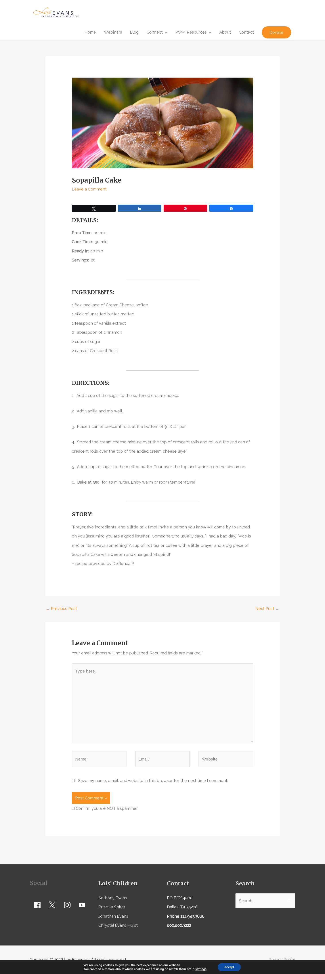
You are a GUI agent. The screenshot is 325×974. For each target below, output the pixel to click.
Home (90, 32)
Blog (134, 32)
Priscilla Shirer (111, 907)
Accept (229, 967)
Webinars (113, 32)
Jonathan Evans (113, 916)
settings (200, 969)
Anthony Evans (112, 898)
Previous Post (61, 608)
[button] (276, 32)
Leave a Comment (89, 189)
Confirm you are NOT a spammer (106, 808)
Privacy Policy (282, 959)
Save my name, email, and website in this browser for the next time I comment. (153, 780)
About (225, 32)
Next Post (267, 608)
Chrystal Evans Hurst (118, 925)
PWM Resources (191, 32)
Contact (246, 32)
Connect (155, 32)
